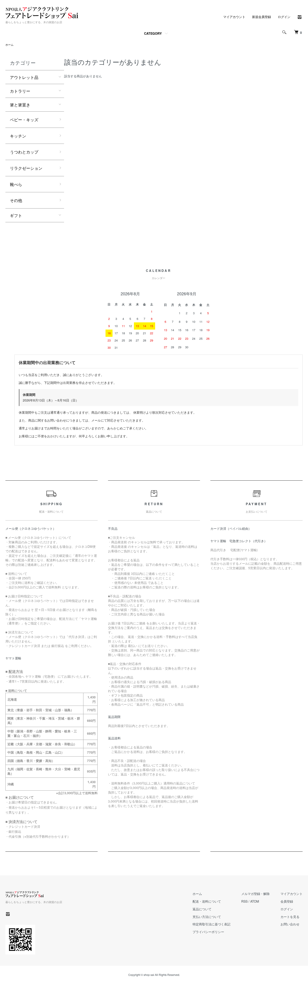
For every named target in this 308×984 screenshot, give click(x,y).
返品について (202, 909)
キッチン (18, 136)
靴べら (16, 184)
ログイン (284, 16)
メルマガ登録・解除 (255, 893)
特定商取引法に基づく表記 (211, 924)
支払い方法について (207, 916)
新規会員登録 (261, 16)
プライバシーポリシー (208, 931)
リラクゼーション (26, 168)
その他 (16, 200)
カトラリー (20, 91)
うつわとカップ (24, 152)
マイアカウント (234, 16)
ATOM (254, 901)
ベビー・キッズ (24, 119)
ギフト (16, 215)
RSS (244, 901)
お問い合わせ (289, 924)
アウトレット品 (24, 77)
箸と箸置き (20, 105)
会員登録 (286, 901)
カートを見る (289, 916)
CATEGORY (153, 33)
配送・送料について (207, 901)
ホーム (9, 44)
